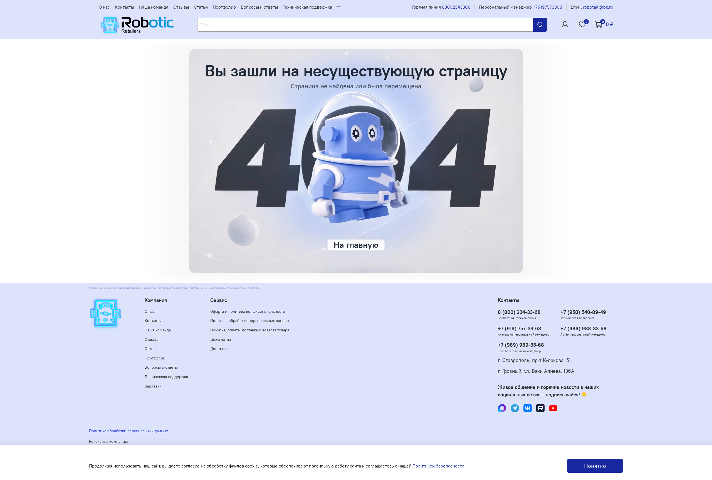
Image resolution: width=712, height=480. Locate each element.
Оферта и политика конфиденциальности (247, 311)
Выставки (153, 386)
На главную (356, 244)
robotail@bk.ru (598, 7)
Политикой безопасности (438, 466)
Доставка (218, 348)
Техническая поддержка (307, 7)
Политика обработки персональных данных (249, 320)
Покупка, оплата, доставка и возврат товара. (250, 330)
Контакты (124, 7)
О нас (104, 7)
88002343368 (456, 7)
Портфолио (224, 7)
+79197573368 (547, 7)
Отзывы (181, 7)
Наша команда (153, 7)
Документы (220, 339)
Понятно (595, 465)
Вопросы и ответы (259, 7)
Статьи (201, 7)
